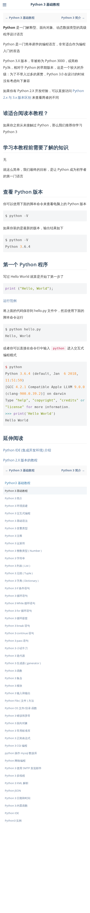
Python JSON (13, 790)
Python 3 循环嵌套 (16, 618)
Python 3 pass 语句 (16, 641)
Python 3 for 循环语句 (18, 611)
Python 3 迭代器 (15, 656)
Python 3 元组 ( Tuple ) (19, 573)
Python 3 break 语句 (17, 626)
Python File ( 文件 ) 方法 (19, 700)
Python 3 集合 (13, 678)
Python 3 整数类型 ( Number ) (23, 551)
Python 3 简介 (13, 498)
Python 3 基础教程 (16, 491)
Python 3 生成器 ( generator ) (23, 663)
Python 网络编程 (15, 760)
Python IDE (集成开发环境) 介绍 (27, 450)
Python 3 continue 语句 (19, 633)
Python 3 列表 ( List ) (17, 566)
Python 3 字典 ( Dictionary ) (22, 581)
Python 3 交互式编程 (17, 513)
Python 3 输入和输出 (17, 693)
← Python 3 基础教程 (20, 18)
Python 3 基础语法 (16, 521)
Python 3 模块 (13, 686)
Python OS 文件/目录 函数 (21, 708)
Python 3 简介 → (73, 18)
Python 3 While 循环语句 (20, 603)
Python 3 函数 (13, 671)
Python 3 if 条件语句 (17, 588)
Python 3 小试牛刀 (16, 648)
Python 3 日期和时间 (17, 798)
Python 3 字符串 (15, 558)
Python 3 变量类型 (16, 528)
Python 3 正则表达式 (17, 738)
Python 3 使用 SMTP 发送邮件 (23, 768)
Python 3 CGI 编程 (16, 745)
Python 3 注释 (13, 536)
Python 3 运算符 (15, 543)
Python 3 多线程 (15, 775)
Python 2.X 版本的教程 (20, 460)
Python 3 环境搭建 (16, 506)
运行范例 (10, 300)
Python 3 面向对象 (16, 723)
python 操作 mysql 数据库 (21, 753)
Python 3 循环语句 (16, 596)
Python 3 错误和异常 (17, 715)
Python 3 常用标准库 (17, 730)
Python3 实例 (13, 820)
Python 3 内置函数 (16, 805)
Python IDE (12, 813)
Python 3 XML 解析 (16, 783)
